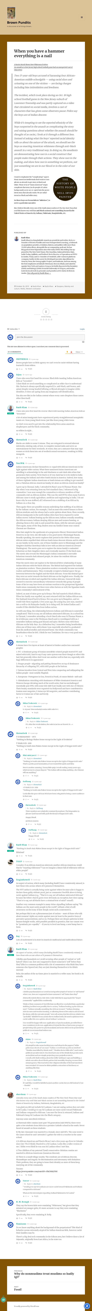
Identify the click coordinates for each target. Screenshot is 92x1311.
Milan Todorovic (42, 721)
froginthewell (41, 1042)
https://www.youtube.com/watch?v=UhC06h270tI (36, 1171)
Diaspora (60, 286)
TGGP (19, 861)
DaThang (39, 808)
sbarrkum (21, 1094)
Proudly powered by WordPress (26, 1306)
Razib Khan (37, 286)
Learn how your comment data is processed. (52, 347)
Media (22, 289)
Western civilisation (33, 289)
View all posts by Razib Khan (38, 273)
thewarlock (37, 706)
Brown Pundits (19, 22)
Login (82, 329)
